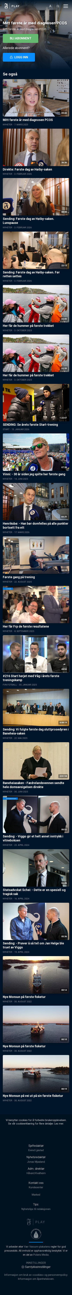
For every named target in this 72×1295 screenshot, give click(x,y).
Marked (36, 1194)
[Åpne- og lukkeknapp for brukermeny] (50, 6)
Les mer (58, 1123)
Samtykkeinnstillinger (38, 1267)
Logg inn (21, 57)
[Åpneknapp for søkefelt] (58, 6)
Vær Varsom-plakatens (37, 1246)
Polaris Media (41, 1254)
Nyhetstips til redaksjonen (36, 1209)
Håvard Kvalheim (36, 1173)
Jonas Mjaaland (36, 1161)
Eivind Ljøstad (36, 1150)
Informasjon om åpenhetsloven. (36, 1278)
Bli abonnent (20, 38)
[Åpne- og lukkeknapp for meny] (65, 6)
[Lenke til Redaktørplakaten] (36, 1234)
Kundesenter (36, 1187)
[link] (12, 6)
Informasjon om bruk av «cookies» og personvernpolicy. (36, 1274)
